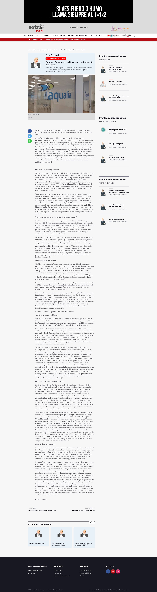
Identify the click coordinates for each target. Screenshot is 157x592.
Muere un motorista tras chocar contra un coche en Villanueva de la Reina (65, 39)
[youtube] (113, 571)
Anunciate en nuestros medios (62, 576)
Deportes (71, 35)
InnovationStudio (57, 590)
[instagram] (118, 571)
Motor (87, 35)
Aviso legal (92, 590)
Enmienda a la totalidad (115, 81)
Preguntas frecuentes (85, 570)
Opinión (30, 35)
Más (92, 35)
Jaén (24, 35)
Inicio (29, 50)
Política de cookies (113, 590)
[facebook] (30, 131)
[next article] (124, 39)
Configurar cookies (124, 590)
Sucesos (55, 35)
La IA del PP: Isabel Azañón (116, 157)
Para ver (38, 35)
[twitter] (30, 136)
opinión (44, 499)
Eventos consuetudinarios (45, 50)
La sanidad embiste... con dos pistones (83, 510)
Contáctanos (57, 573)
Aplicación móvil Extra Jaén (35, 570)
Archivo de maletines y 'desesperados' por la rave (42, 510)
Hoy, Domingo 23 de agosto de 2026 (78, 27)
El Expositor (100, 35)
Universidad (47, 35)
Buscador (82, 576)
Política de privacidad (101, 590)
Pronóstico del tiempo (86, 573)
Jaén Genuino (79, 35)
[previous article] (127, 39)
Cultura (62, 35)
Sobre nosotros (58, 570)
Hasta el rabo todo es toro (36, 543)
